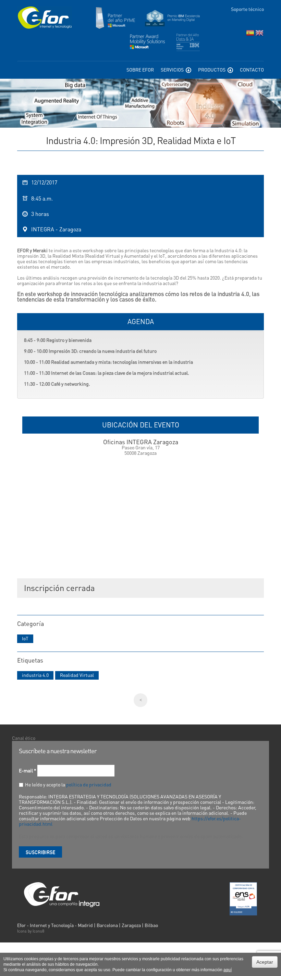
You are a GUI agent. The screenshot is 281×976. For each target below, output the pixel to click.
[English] (259, 34)
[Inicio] (44, 17)
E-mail (27, 770)
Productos (212, 69)
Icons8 (38, 931)
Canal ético (23, 738)
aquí (227, 969)
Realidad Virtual (77, 675)
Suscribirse (40, 852)
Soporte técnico (247, 9)
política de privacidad (88, 784)
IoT (25, 638)
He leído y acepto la (68, 784)
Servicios (173, 69)
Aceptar (264, 962)
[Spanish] (250, 34)
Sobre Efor (140, 69)
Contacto (252, 69)
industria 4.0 (35, 675)
